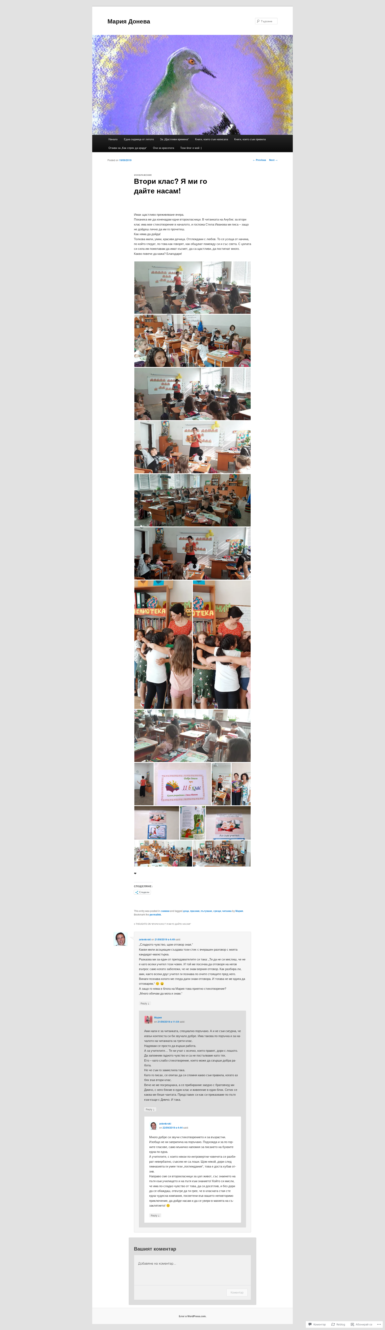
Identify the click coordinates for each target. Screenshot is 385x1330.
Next (273, 160)
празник (195, 911)
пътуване (206, 911)
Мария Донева (128, 21)
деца (186, 911)
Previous (259, 160)
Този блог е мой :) (191, 148)
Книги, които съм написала (211, 139)
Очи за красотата (163, 148)
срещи (217, 911)
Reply (145, 1003)
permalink (155, 914)
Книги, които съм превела (250, 139)
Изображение (143, 175)
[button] (192, 287)
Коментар (237, 1292)
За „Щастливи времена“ (174, 139)
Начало (113, 139)
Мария (239, 911)
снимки (165, 911)
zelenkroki (145, 939)
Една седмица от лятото (139, 139)
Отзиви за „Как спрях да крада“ (127, 148)
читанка (227, 911)
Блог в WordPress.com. (192, 1316)
